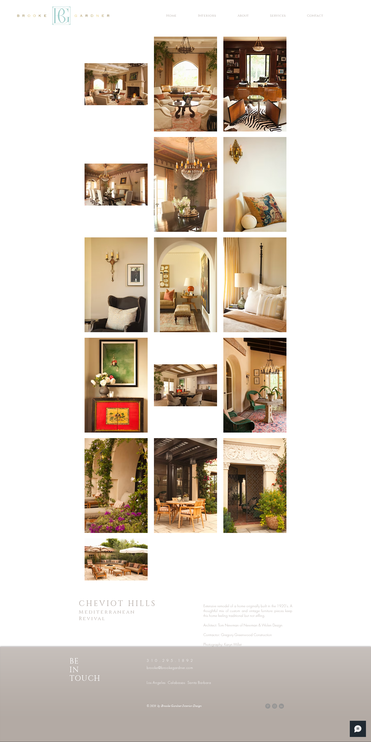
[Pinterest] (267, 706)
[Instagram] (274, 706)
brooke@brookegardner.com (170, 667)
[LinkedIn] (281, 706)
